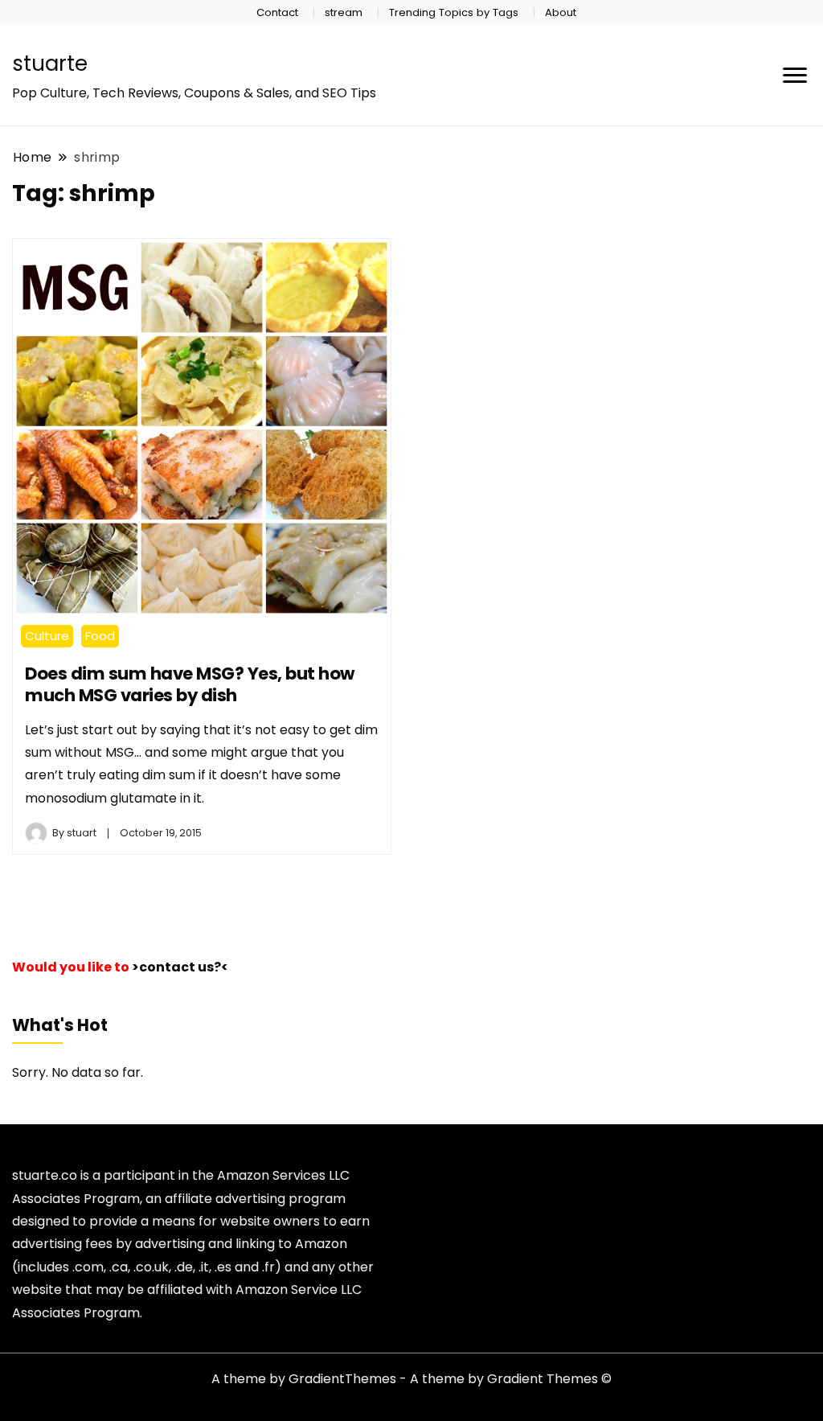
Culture (47, 635)
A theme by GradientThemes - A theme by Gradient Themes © (411, 1379)
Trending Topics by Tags (453, 12)
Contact (277, 12)
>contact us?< (180, 967)
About (560, 12)
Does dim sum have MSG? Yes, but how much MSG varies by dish (189, 684)
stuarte (50, 63)
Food (100, 635)
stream (343, 12)
